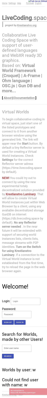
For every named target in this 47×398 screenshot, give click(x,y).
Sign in (20, 322)
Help (19, 3)
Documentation (24, 98)
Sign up (8, 322)
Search (8, 356)
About (8, 98)
